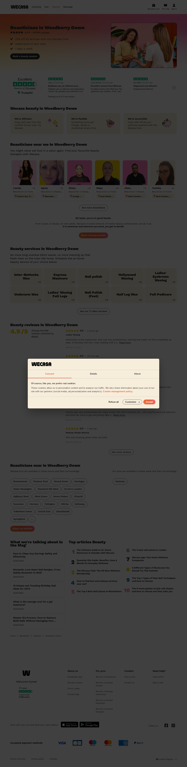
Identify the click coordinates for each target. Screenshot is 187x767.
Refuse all (114, 402)
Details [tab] (93, 374)
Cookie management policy (117, 391)
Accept (149, 402)
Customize (130, 402)
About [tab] (137, 374)
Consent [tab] (49, 374)
